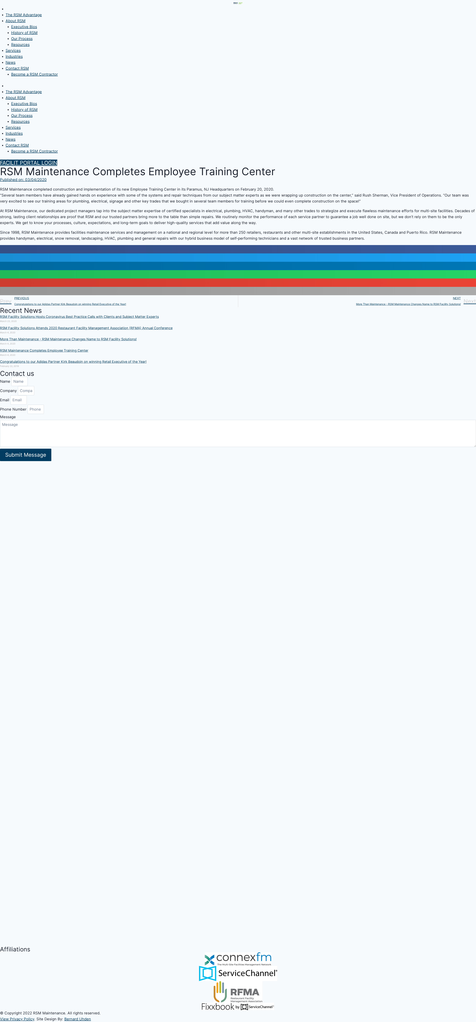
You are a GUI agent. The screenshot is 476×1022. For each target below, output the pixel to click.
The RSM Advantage (24, 15)
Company (9, 390)
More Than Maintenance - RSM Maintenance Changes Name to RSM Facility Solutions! (68, 339)
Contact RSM (17, 68)
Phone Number (14, 409)
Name (5, 381)
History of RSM (24, 32)
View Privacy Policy (17, 1019)
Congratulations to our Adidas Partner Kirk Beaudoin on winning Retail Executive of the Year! (73, 362)
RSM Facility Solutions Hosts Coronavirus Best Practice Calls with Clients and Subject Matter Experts (79, 317)
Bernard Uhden (77, 1019)
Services (13, 50)
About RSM (15, 21)
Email (5, 400)
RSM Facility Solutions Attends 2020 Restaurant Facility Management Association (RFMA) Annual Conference (86, 328)
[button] (28, 163)
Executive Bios (24, 27)
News (10, 62)
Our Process (22, 38)
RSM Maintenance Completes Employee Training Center (44, 350)
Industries (14, 56)
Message (8, 417)
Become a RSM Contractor (34, 74)
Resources (20, 44)
